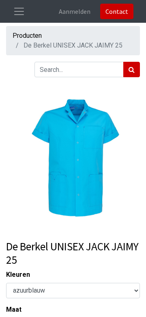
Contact (116, 11)
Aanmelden (74, 11)
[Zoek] (131, 69)
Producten (27, 35)
